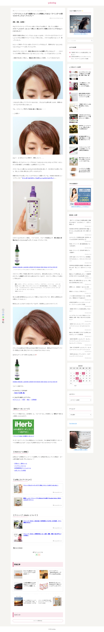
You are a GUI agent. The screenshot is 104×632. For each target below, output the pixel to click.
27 (80, 380)
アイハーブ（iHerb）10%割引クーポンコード (24, 436)
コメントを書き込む (37, 620)
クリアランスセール (20, 466)
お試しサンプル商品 (20, 470)
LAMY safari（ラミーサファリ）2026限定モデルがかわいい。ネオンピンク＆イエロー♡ (80, 259)
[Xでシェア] (3, 310)
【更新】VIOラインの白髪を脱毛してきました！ (81, 53)
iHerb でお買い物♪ (19, 393)
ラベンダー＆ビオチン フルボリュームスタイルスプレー (38, 178)
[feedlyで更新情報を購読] (37, 555)
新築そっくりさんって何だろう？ (77, 291)
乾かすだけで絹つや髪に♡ (81, 33)
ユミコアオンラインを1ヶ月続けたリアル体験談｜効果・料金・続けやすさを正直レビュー (80, 317)
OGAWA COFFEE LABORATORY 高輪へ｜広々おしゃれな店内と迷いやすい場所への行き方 (80, 231)
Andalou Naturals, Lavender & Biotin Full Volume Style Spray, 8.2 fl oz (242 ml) (35, 267)
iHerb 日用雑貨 (18, 548)
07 (75, 385)
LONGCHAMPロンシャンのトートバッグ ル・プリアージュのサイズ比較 (81, 57)
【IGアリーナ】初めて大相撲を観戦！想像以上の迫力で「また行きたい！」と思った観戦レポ (80, 222)
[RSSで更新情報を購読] (39, 555)
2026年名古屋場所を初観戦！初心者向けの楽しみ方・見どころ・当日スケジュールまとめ (80, 267)
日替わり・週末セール (20, 463)
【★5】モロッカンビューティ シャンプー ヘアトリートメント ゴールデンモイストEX (80, 326)
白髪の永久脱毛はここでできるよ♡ (80, 206)
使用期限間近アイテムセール (22, 468)
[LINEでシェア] (3, 317)
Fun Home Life (73, 423)
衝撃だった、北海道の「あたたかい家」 (79, 287)
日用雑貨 (34, 399)
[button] (3, 322)
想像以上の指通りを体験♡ (81, 449)
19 (77, 378)
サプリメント (16, 399)
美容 (23, 399)
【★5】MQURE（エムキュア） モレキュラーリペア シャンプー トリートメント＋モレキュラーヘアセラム (79, 341)
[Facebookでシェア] (3, 312)
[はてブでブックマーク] (3, 315)
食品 (28, 399)
